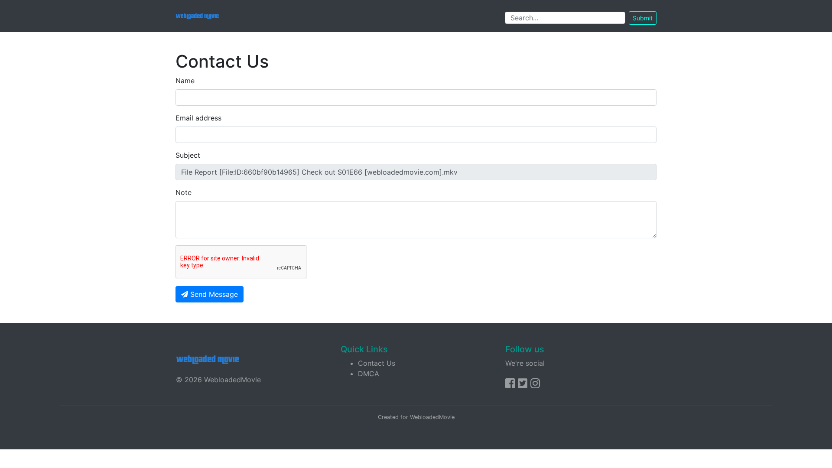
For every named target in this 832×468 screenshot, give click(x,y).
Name (185, 80)
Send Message (213, 294)
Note (184, 192)
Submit (643, 18)
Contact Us (376, 363)
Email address (198, 118)
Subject (188, 155)
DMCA (368, 373)
